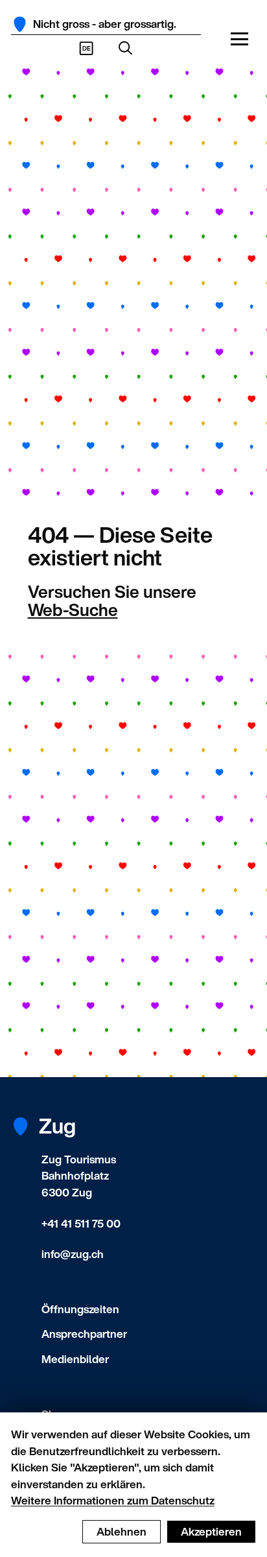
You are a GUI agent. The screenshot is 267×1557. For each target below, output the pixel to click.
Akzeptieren (211, 1531)
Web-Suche (73, 609)
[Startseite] (20, 24)
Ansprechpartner (84, 1333)
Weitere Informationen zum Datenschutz (113, 1500)
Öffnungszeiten (80, 1309)
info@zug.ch (72, 1254)
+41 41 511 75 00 (81, 1223)
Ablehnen (121, 1531)
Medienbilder (75, 1359)
